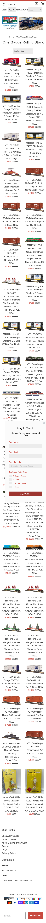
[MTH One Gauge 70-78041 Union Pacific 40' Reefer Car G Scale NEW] (34, 669)
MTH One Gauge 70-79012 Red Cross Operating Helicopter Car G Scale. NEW (11, 187)
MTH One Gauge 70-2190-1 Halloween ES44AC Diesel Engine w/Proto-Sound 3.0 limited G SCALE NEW (34, 563)
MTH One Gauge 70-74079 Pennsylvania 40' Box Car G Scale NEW (11, 256)
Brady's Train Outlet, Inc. (29, 894)
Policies (5, 846)
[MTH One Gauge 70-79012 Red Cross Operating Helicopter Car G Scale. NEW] (11, 172)
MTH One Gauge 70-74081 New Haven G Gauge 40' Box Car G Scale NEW (11, 715)
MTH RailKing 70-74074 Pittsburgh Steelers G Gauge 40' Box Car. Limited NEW (11, 341)
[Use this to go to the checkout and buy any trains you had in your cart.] (42, 3)
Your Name (14, 442)
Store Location (9, 839)
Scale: (4, 10)
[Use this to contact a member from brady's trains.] (37, 3)
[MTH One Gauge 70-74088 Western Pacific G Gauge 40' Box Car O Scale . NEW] (34, 207)
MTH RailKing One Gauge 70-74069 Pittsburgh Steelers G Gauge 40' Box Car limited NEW (11, 113)
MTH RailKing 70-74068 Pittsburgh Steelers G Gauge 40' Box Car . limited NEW (34, 150)
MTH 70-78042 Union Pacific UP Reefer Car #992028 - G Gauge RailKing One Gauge (11, 152)
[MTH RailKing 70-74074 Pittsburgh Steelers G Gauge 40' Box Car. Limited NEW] (11, 326)
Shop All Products (10, 836)
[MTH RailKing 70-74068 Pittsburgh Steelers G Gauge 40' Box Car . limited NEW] (34, 136)
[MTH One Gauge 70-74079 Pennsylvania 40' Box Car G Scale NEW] (11, 242)
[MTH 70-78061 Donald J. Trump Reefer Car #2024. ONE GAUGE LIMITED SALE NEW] (11, 62)
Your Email (13, 452)
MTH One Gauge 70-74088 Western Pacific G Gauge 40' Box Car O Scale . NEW (34, 222)
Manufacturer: (22, 10)
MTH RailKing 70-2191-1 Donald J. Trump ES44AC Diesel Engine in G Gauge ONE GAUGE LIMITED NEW (34, 113)
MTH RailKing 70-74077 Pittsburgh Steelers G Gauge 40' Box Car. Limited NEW (34, 76)
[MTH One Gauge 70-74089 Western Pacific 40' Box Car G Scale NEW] (11, 207)
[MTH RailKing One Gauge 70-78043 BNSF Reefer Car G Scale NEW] (11, 669)
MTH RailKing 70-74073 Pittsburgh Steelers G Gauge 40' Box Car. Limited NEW (34, 293)
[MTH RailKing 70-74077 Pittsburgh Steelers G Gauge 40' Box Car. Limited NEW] (34, 62)
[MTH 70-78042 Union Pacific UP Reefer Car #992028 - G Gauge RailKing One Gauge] (11, 137)
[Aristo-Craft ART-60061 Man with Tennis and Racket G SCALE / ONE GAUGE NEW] (11, 781)
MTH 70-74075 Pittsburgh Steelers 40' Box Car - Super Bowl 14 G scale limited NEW (34, 341)
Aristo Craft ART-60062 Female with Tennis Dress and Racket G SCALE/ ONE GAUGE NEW (34, 804)
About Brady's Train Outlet (14, 843)
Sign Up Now (25, 494)
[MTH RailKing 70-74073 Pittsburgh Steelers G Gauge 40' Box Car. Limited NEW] (34, 278)
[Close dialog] (43, 423)
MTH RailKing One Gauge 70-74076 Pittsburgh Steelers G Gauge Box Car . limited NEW (11, 375)
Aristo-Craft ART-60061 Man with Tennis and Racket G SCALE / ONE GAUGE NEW (11, 804)
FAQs (4, 850)
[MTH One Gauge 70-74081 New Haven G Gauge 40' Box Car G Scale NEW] (11, 700)
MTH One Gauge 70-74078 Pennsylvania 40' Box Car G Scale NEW (34, 750)
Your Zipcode (15, 462)
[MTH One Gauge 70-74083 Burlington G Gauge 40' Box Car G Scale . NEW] (34, 172)
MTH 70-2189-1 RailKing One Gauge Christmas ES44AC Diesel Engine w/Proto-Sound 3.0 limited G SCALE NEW (34, 255)
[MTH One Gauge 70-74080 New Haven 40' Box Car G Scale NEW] (34, 700)
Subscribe (35, 915)
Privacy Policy (9, 853)
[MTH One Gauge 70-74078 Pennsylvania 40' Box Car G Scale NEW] (34, 735)
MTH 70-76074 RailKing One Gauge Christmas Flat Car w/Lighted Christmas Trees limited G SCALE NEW (11, 645)
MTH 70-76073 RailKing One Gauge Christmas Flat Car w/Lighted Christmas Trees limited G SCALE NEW (34, 645)
